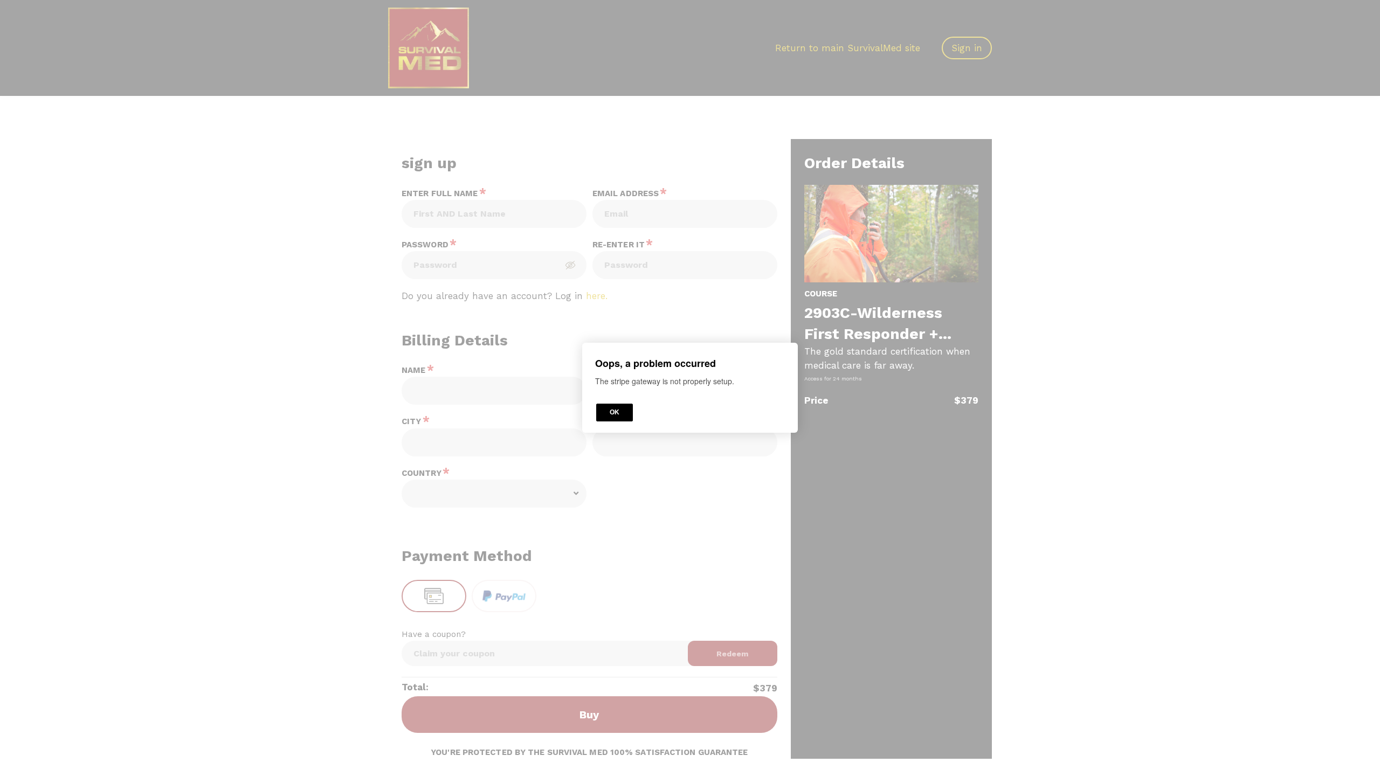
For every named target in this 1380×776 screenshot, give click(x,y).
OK (614, 413)
